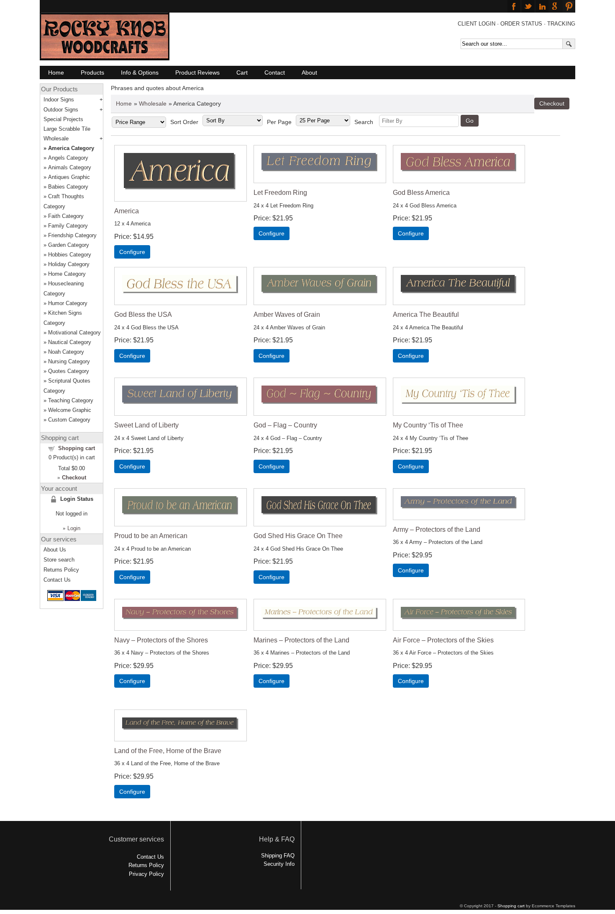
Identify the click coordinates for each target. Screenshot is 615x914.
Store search (59, 560)
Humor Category (67, 303)
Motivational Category (74, 332)
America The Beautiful (426, 314)
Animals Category (69, 167)
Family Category (68, 226)
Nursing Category (69, 361)
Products (92, 72)
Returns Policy (61, 570)
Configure (132, 252)
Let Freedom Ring (280, 192)
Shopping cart (76, 448)
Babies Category (68, 187)
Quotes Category (68, 371)
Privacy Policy (146, 874)
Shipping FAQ (278, 855)
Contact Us (57, 580)
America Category (71, 148)
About (309, 72)
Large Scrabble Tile (67, 129)
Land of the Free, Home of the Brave (167, 750)
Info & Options (140, 72)
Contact (274, 72)
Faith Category (66, 216)
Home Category (67, 274)
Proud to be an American (150, 535)
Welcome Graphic (69, 410)
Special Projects (63, 119)
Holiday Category (69, 264)
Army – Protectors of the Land (436, 529)
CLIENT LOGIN (476, 24)
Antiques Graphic (69, 177)
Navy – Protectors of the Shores (161, 640)
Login (73, 528)
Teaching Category (70, 400)
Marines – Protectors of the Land (301, 640)
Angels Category (68, 158)
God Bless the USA (143, 314)
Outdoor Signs (61, 109)
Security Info (279, 864)
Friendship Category (72, 235)
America (126, 211)
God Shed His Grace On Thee (298, 535)
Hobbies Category (69, 254)
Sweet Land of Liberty (146, 425)
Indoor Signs (59, 99)
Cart (242, 72)
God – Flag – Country (285, 425)
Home (56, 72)
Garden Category (68, 245)
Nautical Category (69, 342)
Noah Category (66, 352)
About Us (55, 549)
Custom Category (69, 420)
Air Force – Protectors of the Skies (443, 640)
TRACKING (561, 24)
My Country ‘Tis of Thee (428, 425)
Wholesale (153, 103)
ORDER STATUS (521, 24)
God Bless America (421, 192)
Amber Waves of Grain (287, 314)
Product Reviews (197, 72)
